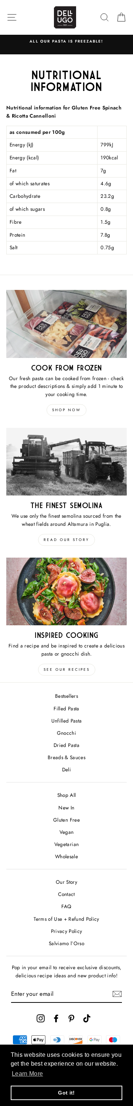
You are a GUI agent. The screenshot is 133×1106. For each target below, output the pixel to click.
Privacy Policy (66, 931)
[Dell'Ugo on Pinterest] (71, 1018)
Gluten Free (66, 819)
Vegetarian (66, 844)
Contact (66, 894)
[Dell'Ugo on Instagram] (41, 1018)
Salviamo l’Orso (66, 943)
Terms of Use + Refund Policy (66, 919)
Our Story (66, 882)
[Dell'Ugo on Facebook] (56, 1018)
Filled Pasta (66, 708)
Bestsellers (66, 696)
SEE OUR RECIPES (67, 669)
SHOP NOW (66, 410)
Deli (66, 769)
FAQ (66, 906)
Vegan (66, 832)
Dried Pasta (66, 745)
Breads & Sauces (66, 757)
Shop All (66, 795)
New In (66, 807)
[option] (66, 41)
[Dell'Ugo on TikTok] (87, 1018)
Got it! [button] (66, 1093)
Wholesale (66, 856)
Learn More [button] (27, 1074)
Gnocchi (66, 733)
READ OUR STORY (66, 539)
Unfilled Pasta (66, 720)
